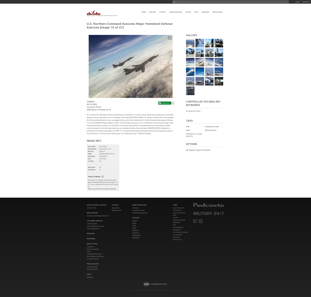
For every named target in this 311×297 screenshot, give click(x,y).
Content (162, 12)
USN (187, 127)
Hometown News (175, 12)
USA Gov (176, 218)
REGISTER (306, 2)
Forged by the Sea (212, 127)
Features (152, 12)
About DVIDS (92, 244)
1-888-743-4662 (92, 224)
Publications (136, 235)
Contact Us (91, 247)
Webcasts (135, 238)
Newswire (205, 12)
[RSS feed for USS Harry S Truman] (110, 110)
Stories (188, 12)
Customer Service (93, 259)
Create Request (92, 267)
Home (144, 12)
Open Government (179, 213)
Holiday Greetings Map (139, 213)
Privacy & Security (93, 249)
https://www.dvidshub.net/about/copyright (102, 189)
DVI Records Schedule (180, 232)
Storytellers (116, 208)
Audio (134, 228)
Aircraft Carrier (211, 130)
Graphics (135, 230)
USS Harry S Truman (96, 110)
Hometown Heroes (138, 210)
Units (196, 12)
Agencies (90, 277)
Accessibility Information (95, 256)
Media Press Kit (92, 269)
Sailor (188, 130)
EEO (174, 225)
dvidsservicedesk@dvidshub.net (98, 216)
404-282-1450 (91, 208)
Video (134, 223)
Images (134, 221)
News (134, 225)
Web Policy (176, 222)
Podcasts (135, 233)
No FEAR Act (177, 210)
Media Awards (116, 210)
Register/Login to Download (199, 150)
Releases (135, 208)
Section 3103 (177, 239)
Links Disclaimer (178, 208)
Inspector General (179, 220)
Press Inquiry (217, 12)
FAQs (89, 251)
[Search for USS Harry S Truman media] (107, 110)
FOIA (174, 215)
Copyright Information (94, 254)
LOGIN (297, 2)
